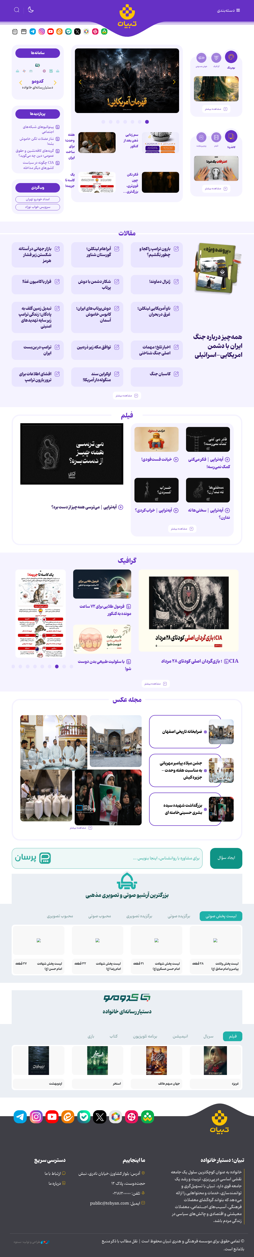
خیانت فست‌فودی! (156, 459)
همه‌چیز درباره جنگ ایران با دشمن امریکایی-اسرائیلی (217, 346)
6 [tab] (110, 121)
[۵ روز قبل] (156, 490)
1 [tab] (147, 121)
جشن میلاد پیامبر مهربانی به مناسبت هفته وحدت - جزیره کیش (181, 770)
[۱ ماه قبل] (216, 168)
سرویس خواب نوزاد (37, 207)
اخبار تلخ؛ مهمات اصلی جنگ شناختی (154, 350)
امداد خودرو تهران (38, 199)
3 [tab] (132, 121)
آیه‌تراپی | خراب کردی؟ (153, 510)
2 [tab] (139, 121)
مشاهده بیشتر (213, 109)
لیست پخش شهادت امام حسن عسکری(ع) (166, 966)
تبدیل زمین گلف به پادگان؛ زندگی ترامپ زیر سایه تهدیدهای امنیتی (35, 317)
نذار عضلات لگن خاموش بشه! (37, 141)
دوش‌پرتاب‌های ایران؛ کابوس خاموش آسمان (93, 314)
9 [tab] (13, 666)
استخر (117, 1083)
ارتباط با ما (53, 1174)
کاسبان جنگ (160, 374)
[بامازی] (24, 71)
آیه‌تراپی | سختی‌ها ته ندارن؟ (209, 514)
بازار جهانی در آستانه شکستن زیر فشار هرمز (35, 254)
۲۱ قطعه (138, 963)
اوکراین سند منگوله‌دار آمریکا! (97, 377)
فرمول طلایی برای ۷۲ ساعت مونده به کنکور (105, 610)
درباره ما (55, 1184)
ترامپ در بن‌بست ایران (37, 350)
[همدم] (44, 71)
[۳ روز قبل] (216, 88)
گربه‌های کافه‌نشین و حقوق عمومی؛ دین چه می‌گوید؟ (35, 153)
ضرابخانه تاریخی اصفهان (182, 731)
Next (80, 82)
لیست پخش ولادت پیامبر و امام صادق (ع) (225, 966)
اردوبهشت (55, 1083)
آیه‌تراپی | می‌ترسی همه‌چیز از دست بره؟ (84, 507)
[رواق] (31, 71)
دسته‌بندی (226, 10)
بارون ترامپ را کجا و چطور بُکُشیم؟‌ (154, 251)
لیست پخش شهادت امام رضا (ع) (108, 966)
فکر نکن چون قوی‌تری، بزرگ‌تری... (130, 183)
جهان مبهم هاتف (169, 1083)
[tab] (231, 61)
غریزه (235, 1083)
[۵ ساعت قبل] (127, 80)
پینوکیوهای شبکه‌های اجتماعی (38, 129)
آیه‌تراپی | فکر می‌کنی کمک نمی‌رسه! (209, 463)
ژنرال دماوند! (159, 281)
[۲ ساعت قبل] (221, 731)
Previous (174, 82)
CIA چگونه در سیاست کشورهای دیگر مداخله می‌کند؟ (38, 168)
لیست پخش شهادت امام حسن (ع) (49, 966)
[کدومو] (37, 65)
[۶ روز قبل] (156, 439)
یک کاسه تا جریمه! (70, 180)
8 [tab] (20, 666)
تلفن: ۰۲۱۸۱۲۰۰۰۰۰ (126, 1193)
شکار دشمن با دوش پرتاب (94, 284)
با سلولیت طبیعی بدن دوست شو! (104, 665)
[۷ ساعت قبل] (221, 809)
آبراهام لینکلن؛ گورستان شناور (98, 251)
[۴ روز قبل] (208, 490)
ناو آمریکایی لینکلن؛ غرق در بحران (153, 311)
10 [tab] (5, 666)
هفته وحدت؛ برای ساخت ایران (70, 146)
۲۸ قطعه (198, 963)
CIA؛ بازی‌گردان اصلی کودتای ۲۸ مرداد (200, 661)
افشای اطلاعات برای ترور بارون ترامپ (35, 377)
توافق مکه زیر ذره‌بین (94, 347)
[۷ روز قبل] (102, 584)
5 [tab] (118, 121)
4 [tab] (125, 121)
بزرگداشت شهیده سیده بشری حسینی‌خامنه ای (182, 809)
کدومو (37, 81)
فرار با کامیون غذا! (36, 281)
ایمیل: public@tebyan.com (115, 1203)
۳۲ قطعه (80, 963)
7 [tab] (103, 121)
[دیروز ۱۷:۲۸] (97, 182)
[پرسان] (51, 71)
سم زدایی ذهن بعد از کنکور (131, 140)
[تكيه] (58, 71)
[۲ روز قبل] (208, 439)
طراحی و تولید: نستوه (27, 1242)
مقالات (127, 233)
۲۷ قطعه (21, 963)
